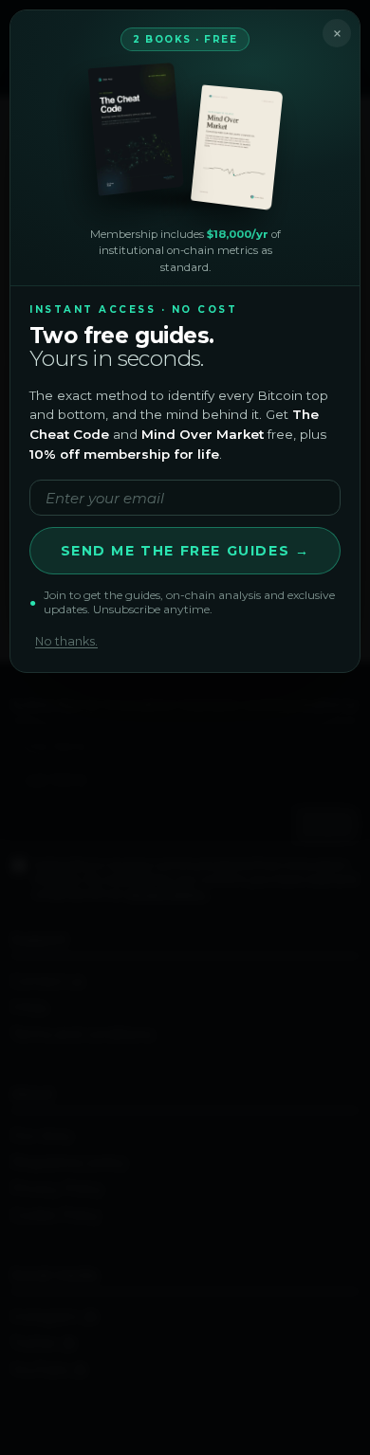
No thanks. (66, 641)
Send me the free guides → (185, 550)
